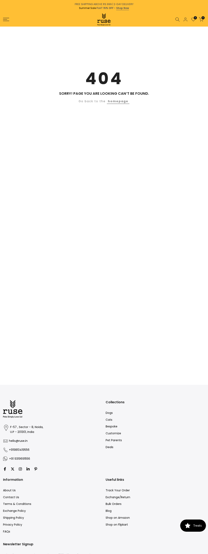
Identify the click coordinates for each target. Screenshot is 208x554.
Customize (113, 433)
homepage (118, 101)
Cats (109, 420)
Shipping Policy (13, 518)
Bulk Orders (113, 504)
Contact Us (11, 497)
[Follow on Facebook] (5, 469)
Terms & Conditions (17, 504)
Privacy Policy (12, 525)
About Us (9, 490)
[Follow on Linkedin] (28, 469)
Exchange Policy (14, 511)
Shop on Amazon (118, 518)
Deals (109, 447)
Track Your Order (118, 490)
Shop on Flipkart (117, 525)
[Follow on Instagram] (20, 469)
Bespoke (111, 426)
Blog (109, 511)
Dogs (109, 413)
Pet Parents (114, 440)
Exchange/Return (118, 497)
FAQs (6, 531)
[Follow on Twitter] (12, 469)
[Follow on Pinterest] (36, 469)
